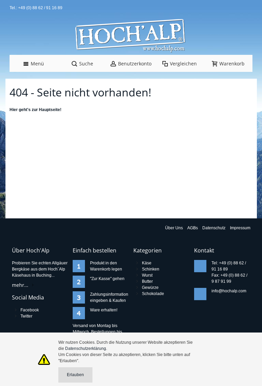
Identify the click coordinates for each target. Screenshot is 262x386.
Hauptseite (49, 109)
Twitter (26, 316)
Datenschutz (213, 228)
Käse (146, 263)
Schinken (150, 269)
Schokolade (153, 293)
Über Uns (174, 228)
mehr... (20, 285)
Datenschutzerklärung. (86, 348)
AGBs (192, 228)
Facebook (29, 310)
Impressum (240, 228)
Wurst (147, 275)
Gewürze (150, 287)
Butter (147, 281)
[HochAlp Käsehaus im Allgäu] (131, 36)
